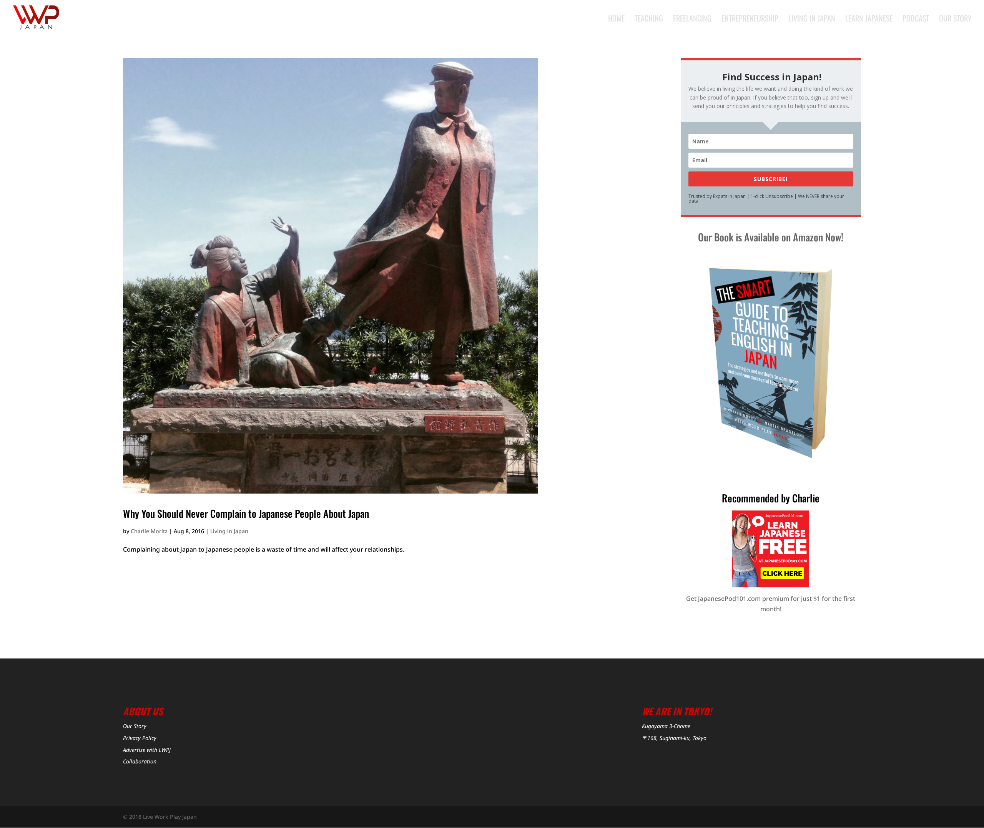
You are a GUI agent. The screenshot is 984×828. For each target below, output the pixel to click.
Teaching (649, 19)
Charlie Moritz (149, 531)
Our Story (955, 19)
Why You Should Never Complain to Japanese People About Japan (246, 513)
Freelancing (692, 19)
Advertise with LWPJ (147, 749)
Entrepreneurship (749, 19)
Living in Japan (811, 19)
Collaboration (139, 761)
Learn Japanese (869, 19)
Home (616, 19)
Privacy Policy (139, 738)
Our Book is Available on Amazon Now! (770, 236)
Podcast (916, 19)
